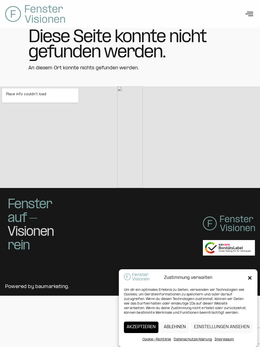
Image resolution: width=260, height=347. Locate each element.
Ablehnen (175, 327)
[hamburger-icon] (249, 14)
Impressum (224, 339)
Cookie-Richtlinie (156, 339)
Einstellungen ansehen (222, 327)
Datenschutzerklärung (193, 339)
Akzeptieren (141, 327)
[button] (249, 277)
